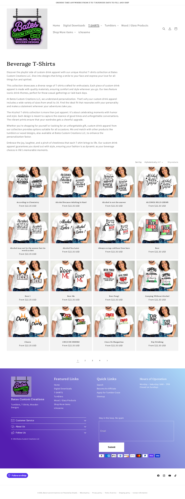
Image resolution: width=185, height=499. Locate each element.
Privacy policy (97, 493)
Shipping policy (124, 493)
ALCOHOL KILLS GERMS (157, 202)
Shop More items (62, 404)
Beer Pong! (114, 296)
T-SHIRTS (58, 392)
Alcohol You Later (71, 248)
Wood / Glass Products (65, 400)
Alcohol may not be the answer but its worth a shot (28, 249)
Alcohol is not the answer (114, 202)
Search (100, 384)
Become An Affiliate (106, 388)
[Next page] (107, 361)
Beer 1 (28, 296)
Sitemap (101, 396)
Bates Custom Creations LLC (53, 493)
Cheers (28, 342)
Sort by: (138, 162)
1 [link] (77, 360)
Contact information (140, 493)
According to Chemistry (28, 202)
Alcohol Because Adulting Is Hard (71, 202)
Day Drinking (157, 342)
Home (57, 384)
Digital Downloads (63, 388)
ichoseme (59, 408)
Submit (111, 447)
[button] (95, 25)
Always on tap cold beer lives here (114, 248)
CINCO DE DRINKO (70, 342)
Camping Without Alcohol (157, 296)
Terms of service (110, 493)
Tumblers (58, 396)
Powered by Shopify (70, 493)
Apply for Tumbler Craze (108, 392)
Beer (157, 248)
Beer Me (71, 296)
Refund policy (85, 493)
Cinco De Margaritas (114, 342)
